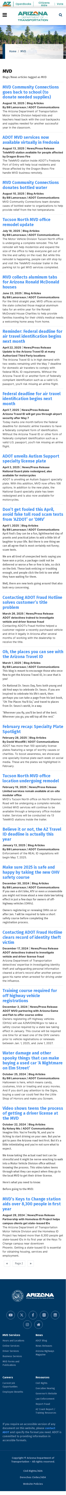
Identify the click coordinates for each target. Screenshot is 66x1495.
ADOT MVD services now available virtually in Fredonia (31, 140)
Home (12, 51)
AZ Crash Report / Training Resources (46, 1411)
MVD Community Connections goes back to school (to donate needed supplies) (31, 92)
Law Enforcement (45, 1398)
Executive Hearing (45, 1388)
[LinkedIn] (55, 1315)
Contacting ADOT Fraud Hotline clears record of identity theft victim (32, 937)
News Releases (44, 1345)
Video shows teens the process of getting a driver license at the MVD (33, 1113)
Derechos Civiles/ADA (33, 1477)
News (39, 1335)
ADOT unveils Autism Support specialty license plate (31, 459)
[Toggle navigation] (5, 14)
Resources (42, 1377)
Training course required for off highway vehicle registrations (30, 995)
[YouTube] (10, 1315)
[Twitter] (22, 1315)
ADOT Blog (41, 1340)
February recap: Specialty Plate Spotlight (33, 729)
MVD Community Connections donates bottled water (31, 185)
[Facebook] (33, 1315)
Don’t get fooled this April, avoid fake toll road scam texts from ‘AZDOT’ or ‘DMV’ (33, 514)
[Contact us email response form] (38, 1324)
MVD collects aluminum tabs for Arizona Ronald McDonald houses (31, 282)
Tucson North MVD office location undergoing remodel (31, 778)
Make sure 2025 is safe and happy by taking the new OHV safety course (31, 872)
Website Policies (33, 1483)
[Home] (33, 16)
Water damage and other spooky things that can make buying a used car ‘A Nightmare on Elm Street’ (33, 1061)
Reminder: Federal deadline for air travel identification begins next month (32, 336)
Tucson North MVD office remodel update (26, 222)
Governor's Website (46, 1393)
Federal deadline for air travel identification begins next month (32, 398)
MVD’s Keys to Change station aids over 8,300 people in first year (32, 1204)
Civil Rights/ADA (33, 1470)
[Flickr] (44, 1315)
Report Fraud (43, 1404)
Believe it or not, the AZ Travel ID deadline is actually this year (32, 834)
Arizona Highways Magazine (45, 1353)
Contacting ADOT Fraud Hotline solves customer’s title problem (32, 602)
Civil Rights (41, 1383)
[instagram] (27, 1324)
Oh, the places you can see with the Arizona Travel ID (33, 654)
